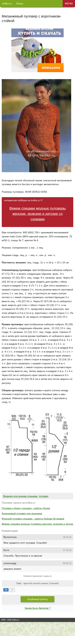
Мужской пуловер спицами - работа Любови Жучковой (33, 518)
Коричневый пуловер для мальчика (22, 513)
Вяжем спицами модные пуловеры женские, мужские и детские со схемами (37, 213)
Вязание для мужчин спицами (20, 496)
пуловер (43, 496)
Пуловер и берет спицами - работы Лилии (26, 508)
